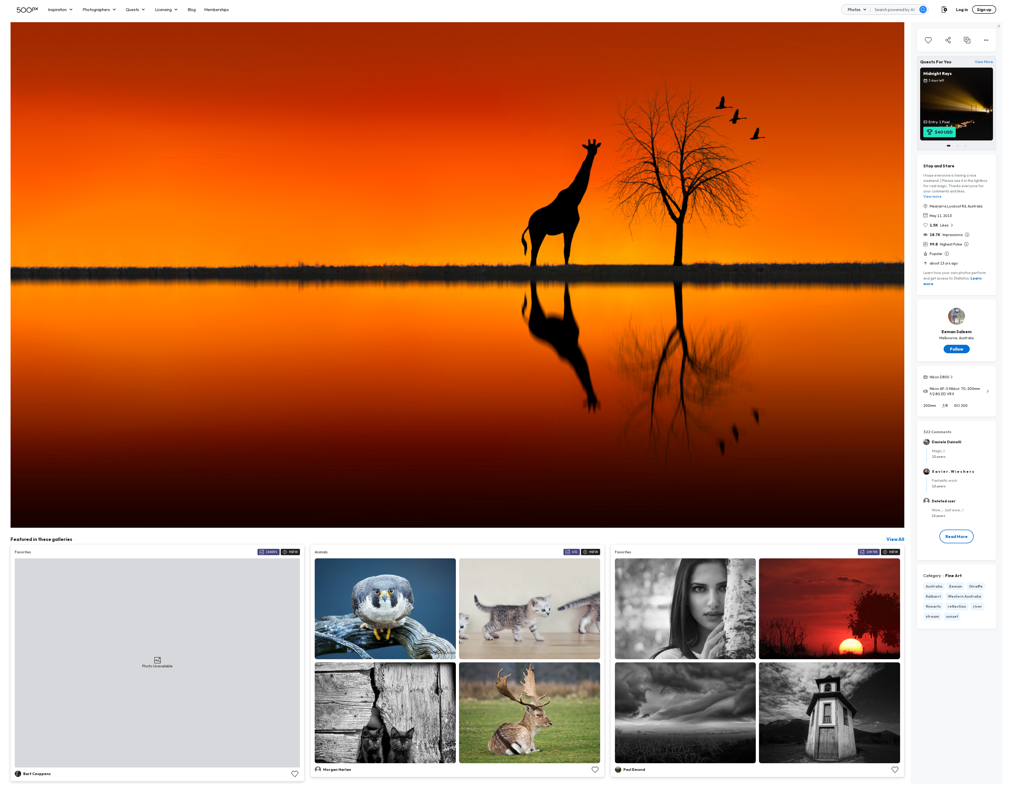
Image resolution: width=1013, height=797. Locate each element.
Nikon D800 (939, 377)
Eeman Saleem (957, 331)
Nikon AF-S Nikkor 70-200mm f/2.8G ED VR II (955, 391)
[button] (923, 9)
